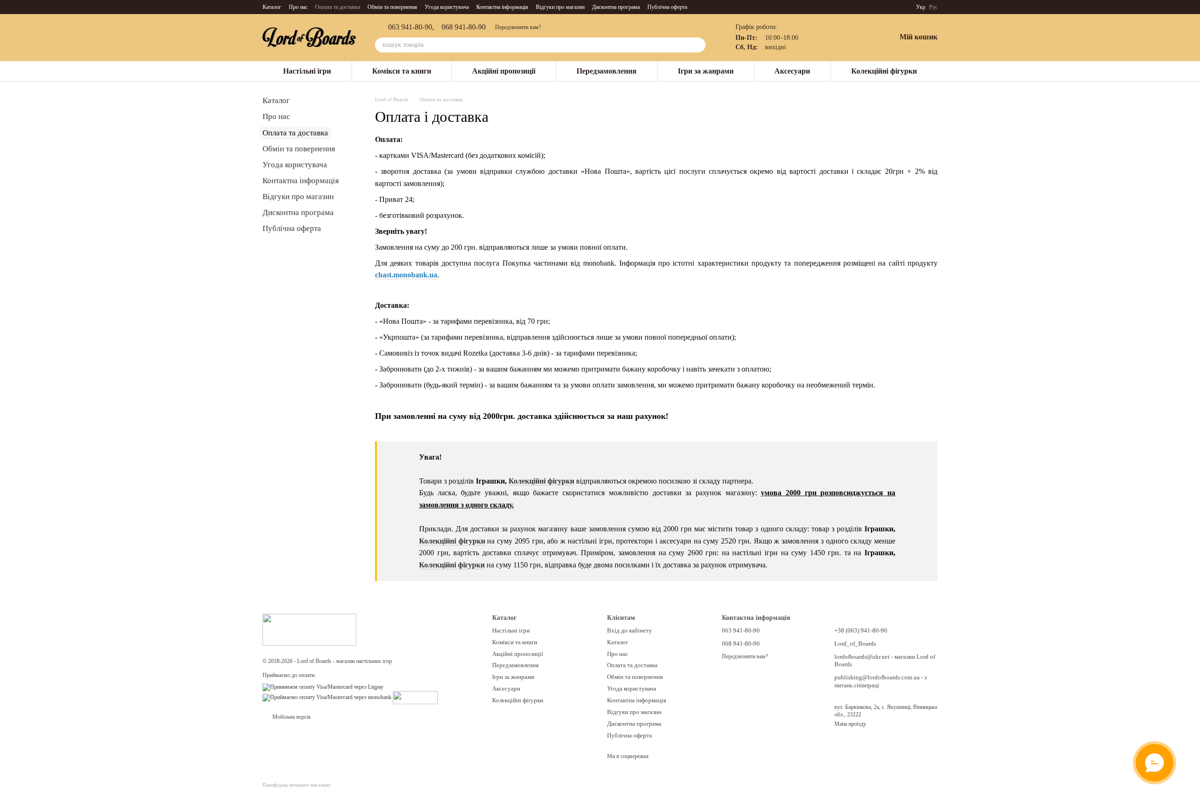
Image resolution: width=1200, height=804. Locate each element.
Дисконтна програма (616, 7)
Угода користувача (447, 7)
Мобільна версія (291, 717)
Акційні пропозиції (503, 71)
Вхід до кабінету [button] (629, 630)
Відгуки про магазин (560, 7)
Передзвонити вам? (518, 27)
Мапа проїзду (850, 724)
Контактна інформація (502, 7)
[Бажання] (863, 37)
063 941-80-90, (411, 27)
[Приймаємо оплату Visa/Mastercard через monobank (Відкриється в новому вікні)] (326, 697)
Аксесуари (792, 71)
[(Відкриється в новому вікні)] (415, 697)
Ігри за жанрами (706, 71)
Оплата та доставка (337, 7)
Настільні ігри (307, 71)
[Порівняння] (839, 37)
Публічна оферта (667, 7)
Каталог (271, 7)
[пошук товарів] (697, 44)
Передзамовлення (607, 71)
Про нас (298, 7)
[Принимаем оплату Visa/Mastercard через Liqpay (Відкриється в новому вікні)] (322, 687)
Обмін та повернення (392, 7)
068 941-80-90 (464, 27)
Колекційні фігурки (884, 71)
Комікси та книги (401, 71)
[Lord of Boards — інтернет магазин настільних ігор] (309, 628)
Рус (933, 7)
